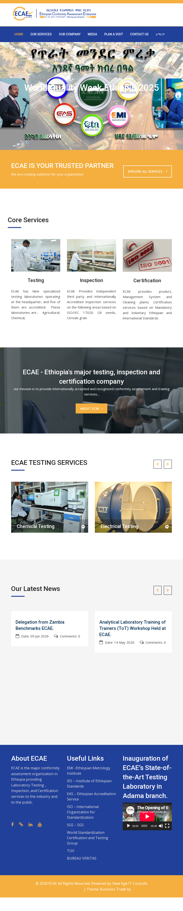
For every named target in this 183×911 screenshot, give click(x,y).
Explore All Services (145, 171)
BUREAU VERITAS (81, 858)
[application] (147, 816)
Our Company (70, 34)
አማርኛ (160, 34)
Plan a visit (113, 34)
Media (92, 34)
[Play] (128, 826)
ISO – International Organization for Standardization (83, 812)
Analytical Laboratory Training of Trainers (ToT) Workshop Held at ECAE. (132, 628)
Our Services (41, 34)
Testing (35, 280)
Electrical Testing (119, 526)
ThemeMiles (142, 889)
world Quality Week (83, 103)
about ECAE (90, 408)
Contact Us (139, 34)
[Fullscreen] (167, 826)
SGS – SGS (75, 824)
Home (18, 34)
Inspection (91, 280)
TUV (70, 850)
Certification (147, 280)
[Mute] (161, 826)
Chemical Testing (35, 526)
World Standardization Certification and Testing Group (87, 838)
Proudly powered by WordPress (57, 889)
